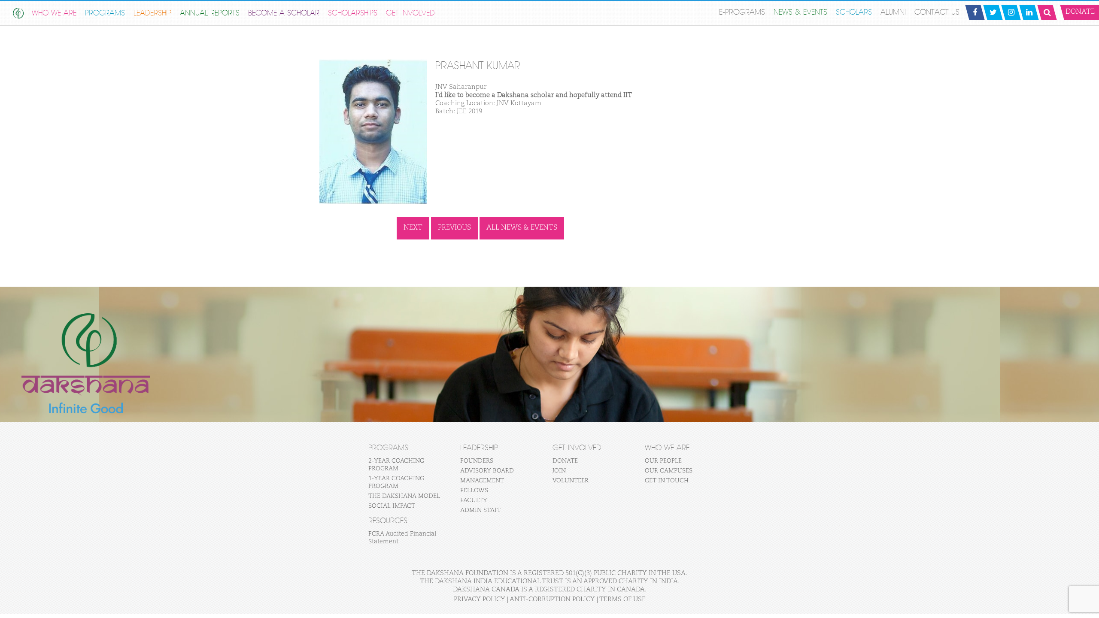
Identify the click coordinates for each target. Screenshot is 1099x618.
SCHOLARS (854, 12)
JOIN (559, 471)
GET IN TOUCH (667, 481)
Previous (454, 227)
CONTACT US (936, 12)
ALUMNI (893, 12)
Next (413, 227)
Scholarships (352, 13)
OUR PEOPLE (663, 461)
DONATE (565, 461)
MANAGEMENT (482, 481)
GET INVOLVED (410, 13)
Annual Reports (210, 13)
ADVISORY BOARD (487, 471)
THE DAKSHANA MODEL (404, 496)
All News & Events (521, 227)
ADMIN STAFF (480, 510)
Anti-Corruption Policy (552, 599)
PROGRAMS (105, 13)
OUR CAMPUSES (668, 471)
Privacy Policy (479, 599)
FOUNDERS (476, 461)
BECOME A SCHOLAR (283, 13)
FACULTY (473, 500)
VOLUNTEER (571, 481)
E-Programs (742, 12)
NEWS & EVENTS (800, 12)
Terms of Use (622, 599)
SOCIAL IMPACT (391, 506)
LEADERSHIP (152, 13)
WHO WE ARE (54, 13)
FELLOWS (474, 491)
